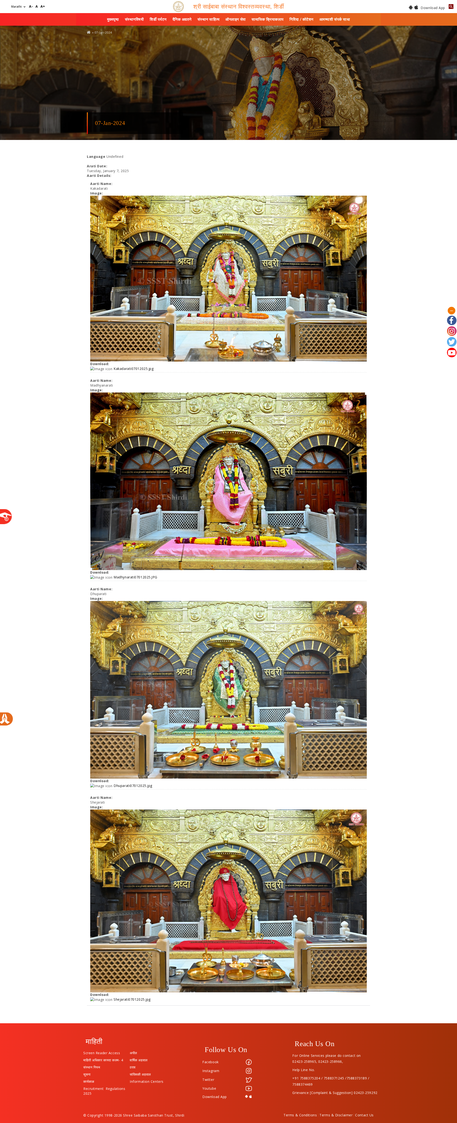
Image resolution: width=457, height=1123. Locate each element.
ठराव (133, 1066)
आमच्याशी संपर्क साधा (334, 19)
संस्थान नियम (91, 1066)
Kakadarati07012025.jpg (134, 368)
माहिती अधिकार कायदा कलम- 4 (103, 1059)
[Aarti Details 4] (228, 901)
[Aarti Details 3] (228, 690)
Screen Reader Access (101, 1052)
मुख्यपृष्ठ (113, 19)
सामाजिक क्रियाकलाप (268, 19)
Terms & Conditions (300, 1115)
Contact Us (364, 1115)
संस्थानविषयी (134, 19)
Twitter (208, 1079)
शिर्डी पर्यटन (158, 19)
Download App (432, 7)
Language (96, 156)
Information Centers (147, 1080)
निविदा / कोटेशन (301, 19)
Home (89, 32)
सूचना (87, 1073)
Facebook (210, 1062)
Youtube (209, 1088)
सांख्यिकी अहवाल (140, 1073)
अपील (133, 1052)
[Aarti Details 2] (228, 481)
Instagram (210, 1070)
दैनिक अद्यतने (182, 19)
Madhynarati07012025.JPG (135, 577)
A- (31, 6)
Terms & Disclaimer (336, 1115)
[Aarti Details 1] (228, 279)
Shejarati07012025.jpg (132, 999)
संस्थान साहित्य (209, 19)
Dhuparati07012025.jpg (133, 785)
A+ (42, 6)
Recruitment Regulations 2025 (104, 1087)
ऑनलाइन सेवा (235, 19)
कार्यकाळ (88, 1080)
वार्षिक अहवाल (138, 1059)
